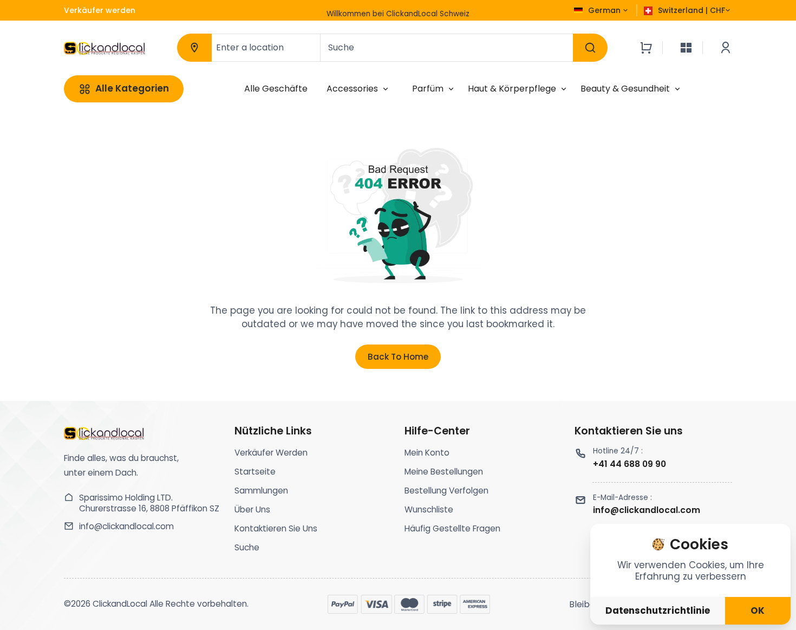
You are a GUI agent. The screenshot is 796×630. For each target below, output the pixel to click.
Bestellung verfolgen (446, 490)
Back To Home (398, 356)
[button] (398, 12)
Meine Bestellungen (443, 471)
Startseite (255, 471)
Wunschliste (428, 509)
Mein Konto (426, 452)
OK (758, 610)
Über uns (252, 509)
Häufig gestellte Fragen (452, 528)
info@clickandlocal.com (126, 526)
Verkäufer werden (271, 452)
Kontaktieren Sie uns (275, 528)
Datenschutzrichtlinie (657, 610)
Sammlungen (261, 490)
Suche (246, 547)
